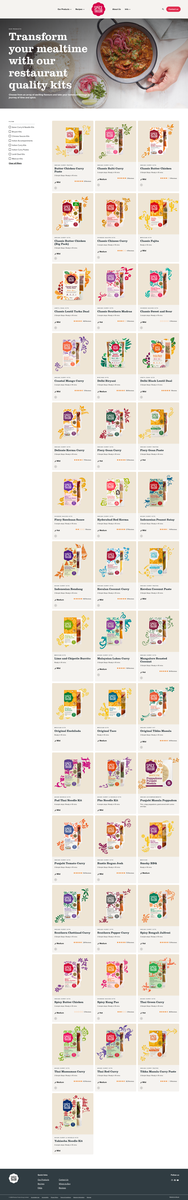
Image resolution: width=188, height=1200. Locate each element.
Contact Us (63, 1179)
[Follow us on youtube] (178, 1180)
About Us (116, 9)
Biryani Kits (17, 131)
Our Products (63, 9)
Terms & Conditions (66, 1197)
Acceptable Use (35, 1197)
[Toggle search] (163, 9)
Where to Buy (64, 1183)
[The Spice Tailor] (98, 9)
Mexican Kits (17, 158)
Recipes (78, 9)
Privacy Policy (54, 1197)
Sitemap (89, 1197)
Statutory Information (78, 1197)
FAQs (40, 1187)
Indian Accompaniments (22, 140)
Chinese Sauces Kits (20, 136)
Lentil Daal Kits (18, 154)
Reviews (62, 1187)
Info (126, 9)
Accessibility (45, 1197)
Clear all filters (15, 163)
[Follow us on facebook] (175, 1180)
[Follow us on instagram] (172, 1180)
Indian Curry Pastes (20, 149)
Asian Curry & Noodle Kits (23, 127)
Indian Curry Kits (19, 145)
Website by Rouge (174, 1197)
